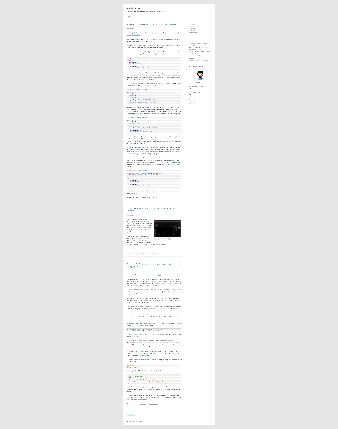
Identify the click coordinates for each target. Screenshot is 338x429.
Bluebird (138, 147)
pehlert (198, 82)
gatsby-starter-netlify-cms (196, 86)
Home (128, 17)
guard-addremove (143, 355)
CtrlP (159, 275)
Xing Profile (192, 28)
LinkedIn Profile (193, 30)
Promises (155, 33)
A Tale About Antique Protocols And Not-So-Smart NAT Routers (152, 209)
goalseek (191, 99)
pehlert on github (193, 32)
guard (142, 351)
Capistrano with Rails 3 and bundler (198, 60)
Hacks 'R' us (133, 8)
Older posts (131, 415)
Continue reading (132, 249)
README (138, 325)
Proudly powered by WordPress (135, 421)
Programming (143, 197)
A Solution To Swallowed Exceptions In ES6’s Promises (151, 24)
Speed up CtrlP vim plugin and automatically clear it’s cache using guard (154, 265)
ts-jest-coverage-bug (194, 92)
